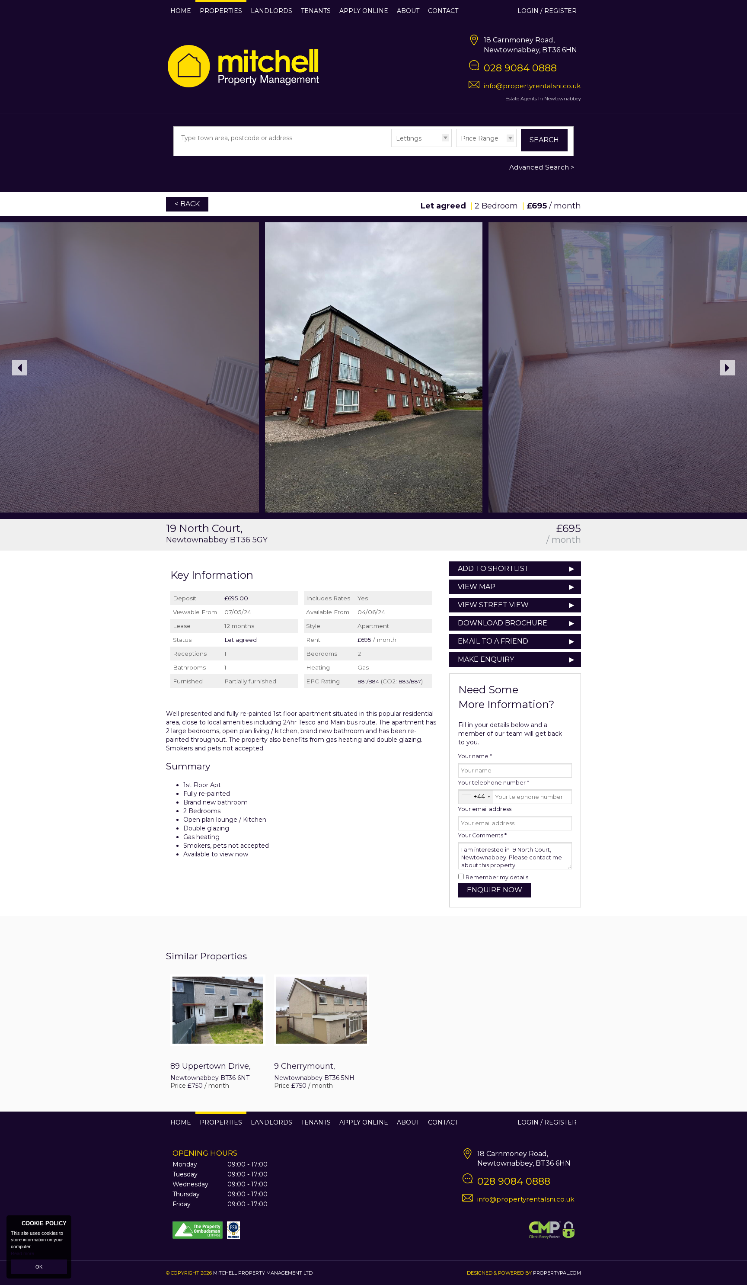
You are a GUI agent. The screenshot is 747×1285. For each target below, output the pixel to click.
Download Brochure (502, 623)
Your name (475, 756)
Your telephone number (493, 782)
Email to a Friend (493, 641)
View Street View (493, 605)
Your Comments (482, 835)
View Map (476, 587)
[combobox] (476, 797)
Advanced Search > (542, 167)
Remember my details (497, 877)
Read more (22, 1253)
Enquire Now (494, 890)
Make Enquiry (486, 659)
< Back (187, 204)
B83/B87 (410, 681)
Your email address (484, 809)
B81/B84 (368, 681)
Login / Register (547, 11)
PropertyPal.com (557, 1273)
